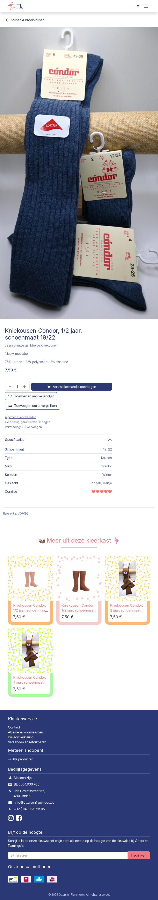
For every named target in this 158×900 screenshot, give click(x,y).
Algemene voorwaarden (25, 732)
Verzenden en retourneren (27, 742)
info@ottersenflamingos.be (35, 802)
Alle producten (22, 759)
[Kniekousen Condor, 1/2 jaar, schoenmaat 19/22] (30, 578)
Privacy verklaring (21, 737)
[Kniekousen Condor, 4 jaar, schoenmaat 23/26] (30, 650)
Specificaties (14, 440)
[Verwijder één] (9, 386)
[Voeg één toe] (25, 386)
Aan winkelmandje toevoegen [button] (74, 387)
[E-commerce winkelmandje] (138, 6)
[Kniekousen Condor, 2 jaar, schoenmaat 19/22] (127, 578)
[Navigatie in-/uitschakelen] (146, 6)
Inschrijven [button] (138, 855)
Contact (14, 727)
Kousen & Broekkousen (27, 20)
